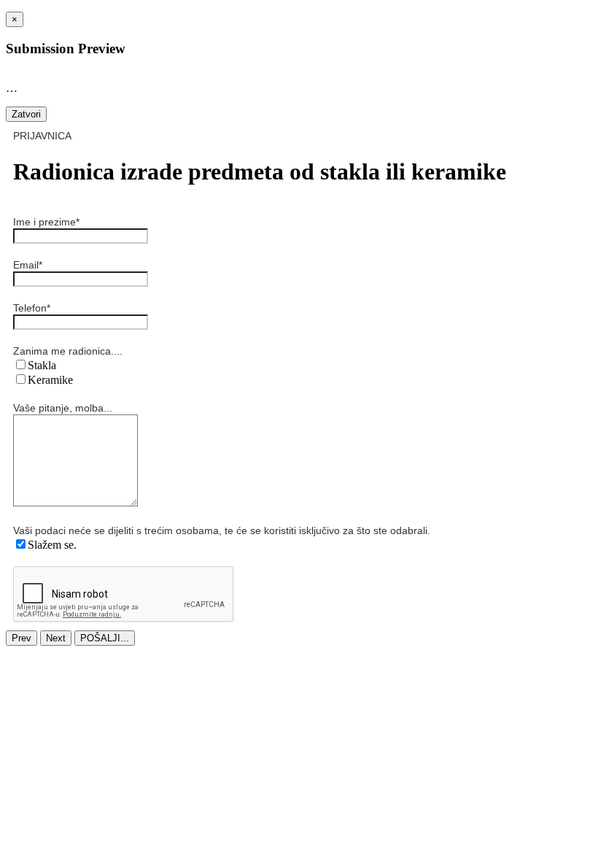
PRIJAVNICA (42, 136)
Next (56, 638)
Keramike (50, 380)
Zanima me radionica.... (68, 351)
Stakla (42, 365)
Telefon (31, 308)
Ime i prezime (46, 222)
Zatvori (26, 114)
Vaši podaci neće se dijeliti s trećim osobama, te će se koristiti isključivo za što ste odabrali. (221, 530)
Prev (21, 638)
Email (27, 265)
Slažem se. (52, 544)
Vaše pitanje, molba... (62, 408)
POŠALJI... (104, 638)
